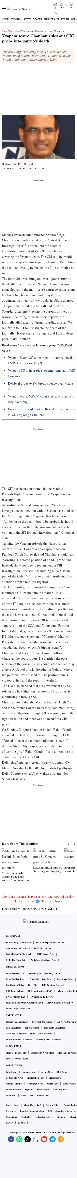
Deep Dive (33, 985)
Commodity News (14, 1077)
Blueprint (63, 19)
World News (52, 1083)
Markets (49, 19)
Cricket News (55, 1077)
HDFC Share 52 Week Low (60, 1002)
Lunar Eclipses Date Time (18, 1008)
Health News (43, 1089)
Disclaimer (11, 1111)
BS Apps (21, 1122)
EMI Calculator (13, 1027)
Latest (27, 19)
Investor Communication (32, 1111)
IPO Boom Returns (15, 991)
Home (5, 19)
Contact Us (26, 1117)
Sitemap (61, 1117)
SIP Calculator (32, 1027)
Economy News (60, 1089)
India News (14, 31)
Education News (13, 1089)
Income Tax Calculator (17, 1022)
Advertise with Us (44, 1117)
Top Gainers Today (15, 985)
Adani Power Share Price (18, 948)
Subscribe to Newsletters (42, 1052)
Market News (46, 1072)
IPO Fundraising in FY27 (40, 991)
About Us (28, 1105)
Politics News (27, 1095)
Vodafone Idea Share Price (43, 960)
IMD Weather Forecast (53, 985)
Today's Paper (13, 1105)
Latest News (11, 1072)
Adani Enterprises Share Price (50, 942)
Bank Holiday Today (16, 979)
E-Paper (37, 19)
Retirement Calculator (54, 1027)
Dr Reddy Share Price (16, 960)
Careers (9, 1122)
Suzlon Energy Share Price (18, 942)
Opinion (29, 1089)
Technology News (34, 1083)
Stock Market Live (15, 973)
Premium (15, 19)
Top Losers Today (65, 979)
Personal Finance (14, 1083)
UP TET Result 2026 (15, 996)
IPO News (62, 1072)
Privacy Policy (53, 1105)
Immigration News (35, 1077)
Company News (29, 1072)
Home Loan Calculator (41, 1033)
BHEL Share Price (45, 954)
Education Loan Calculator (19, 1039)
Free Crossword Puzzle (17, 1058)
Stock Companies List (16, 1052)
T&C (39, 1105)
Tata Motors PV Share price (19, 954)
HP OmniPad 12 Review (41, 996)
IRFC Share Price (42, 948)
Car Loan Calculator (16, 1033)
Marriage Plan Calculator (48, 1039)
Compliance (11, 1117)
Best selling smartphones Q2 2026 (44, 973)
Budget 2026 (43, 1095)
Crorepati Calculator (42, 1022)
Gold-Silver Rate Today (41, 979)
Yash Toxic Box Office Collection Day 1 (24, 1002)
